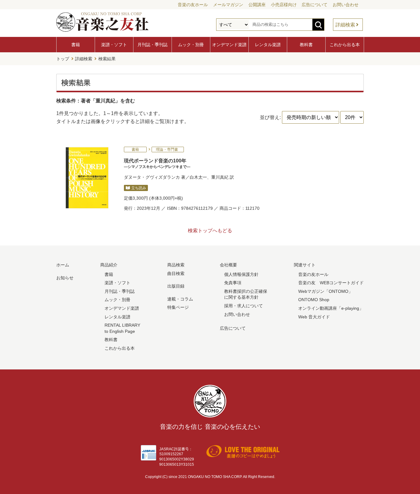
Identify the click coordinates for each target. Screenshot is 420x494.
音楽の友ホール (193, 4)
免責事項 (232, 282)
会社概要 (228, 264)
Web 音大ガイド (314, 316)
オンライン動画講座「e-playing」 (330, 308)
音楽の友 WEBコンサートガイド (331, 282)
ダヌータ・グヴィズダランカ (152, 177)
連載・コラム (180, 299)
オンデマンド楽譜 (229, 44)
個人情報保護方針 (241, 274)
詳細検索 (345, 24)
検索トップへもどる (210, 230)
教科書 (306, 44)
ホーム (62, 264)
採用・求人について (243, 305)
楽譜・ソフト (114, 44)
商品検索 (175, 264)
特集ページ (178, 307)
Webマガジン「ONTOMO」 (325, 291)
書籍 (75, 44)
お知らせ (64, 277)
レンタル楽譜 (268, 44)
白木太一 (198, 177)
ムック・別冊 (191, 44)
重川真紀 (219, 177)
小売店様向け (284, 4)
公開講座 (257, 4)
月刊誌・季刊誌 (152, 44)
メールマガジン (228, 4)
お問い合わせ (346, 4)
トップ (62, 58)
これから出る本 (345, 44)
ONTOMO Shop (313, 299)
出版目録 (175, 286)
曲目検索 (175, 273)
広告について (314, 4)
